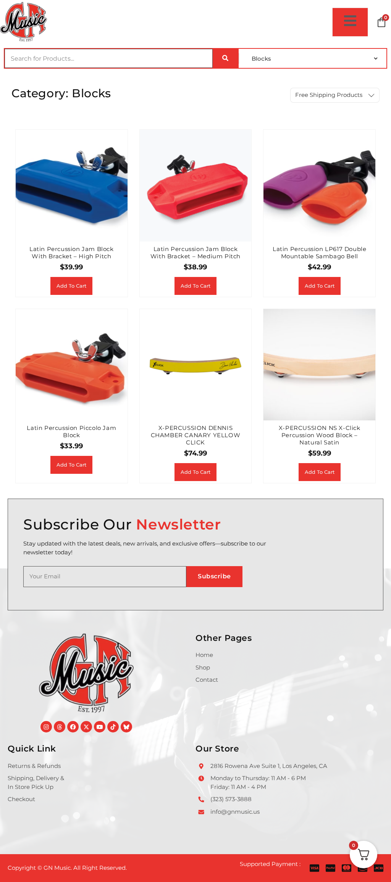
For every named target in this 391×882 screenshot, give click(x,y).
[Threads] (59, 726)
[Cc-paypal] (330, 868)
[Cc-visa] (314, 868)
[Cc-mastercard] (346, 868)
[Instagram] (46, 726)
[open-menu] (350, 22)
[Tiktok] (113, 726)
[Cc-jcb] (378, 868)
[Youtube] (99, 726)
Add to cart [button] (71, 286)
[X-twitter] (86, 726)
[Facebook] (73, 726)
